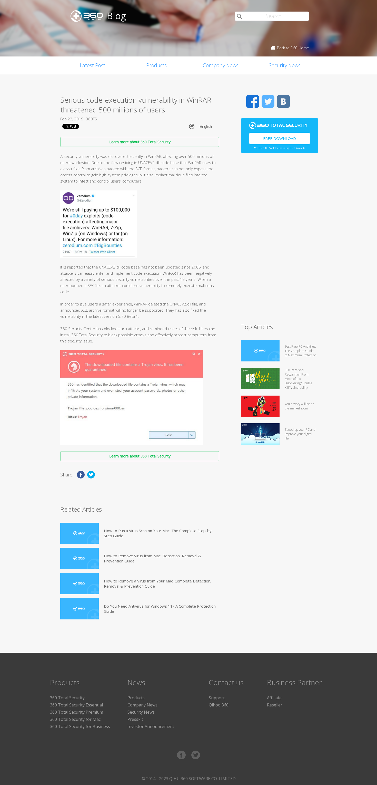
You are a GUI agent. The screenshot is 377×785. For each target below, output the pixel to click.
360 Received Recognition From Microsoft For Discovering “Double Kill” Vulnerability (298, 379)
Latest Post (92, 65)
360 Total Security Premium (76, 712)
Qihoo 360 (219, 705)
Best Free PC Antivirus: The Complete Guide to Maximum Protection (300, 350)
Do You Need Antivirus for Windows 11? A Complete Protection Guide (160, 609)
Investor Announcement (150, 726)
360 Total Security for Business (80, 726)
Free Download (279, 138)
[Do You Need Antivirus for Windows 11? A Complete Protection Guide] (79, 608)
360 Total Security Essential (76, 705)
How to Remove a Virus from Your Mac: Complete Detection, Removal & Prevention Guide (157, 583)
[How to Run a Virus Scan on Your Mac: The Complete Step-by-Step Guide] (79, 533)
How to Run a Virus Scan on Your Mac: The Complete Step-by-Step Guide (158, 533)
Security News (285, 65)
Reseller (274, 705)
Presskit (135, 719)
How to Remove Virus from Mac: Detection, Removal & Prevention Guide (152, 558)
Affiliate (274, 698)
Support (217, 698)
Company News (221, 65)
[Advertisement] (279, 240)
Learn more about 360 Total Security (140, 141)
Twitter (268, 101)
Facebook (252, 101)
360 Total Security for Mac (75, 719)
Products (156, 65)
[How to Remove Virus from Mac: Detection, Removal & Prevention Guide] (79, 558)
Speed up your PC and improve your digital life (300, 434)
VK (283, 101)
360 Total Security (67, 698)
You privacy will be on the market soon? (299, 406)
